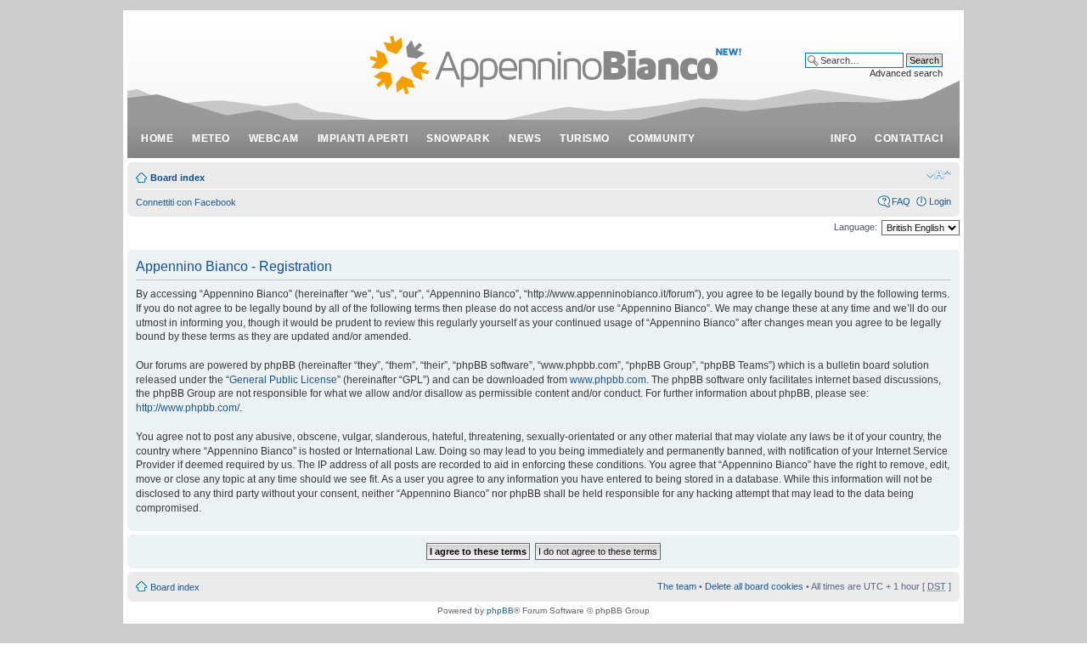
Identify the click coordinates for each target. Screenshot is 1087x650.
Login (940, 201)
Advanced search (906, 73)
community (662, 138)
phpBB (500, 610)
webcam (274, 138)
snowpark (458, 138)
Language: (855, 227)
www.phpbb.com (608, 380)
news (525, 138)
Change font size (938, 174)
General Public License (283, 380)
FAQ (901, 201)
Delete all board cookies (754, 586)
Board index (177, 177)
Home (157, 138)
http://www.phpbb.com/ (187, 408)
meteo (211, 138)
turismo (585, 138)
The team (676, 586)
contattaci (909, 138)
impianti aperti (363, 138)
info (843, 138)
